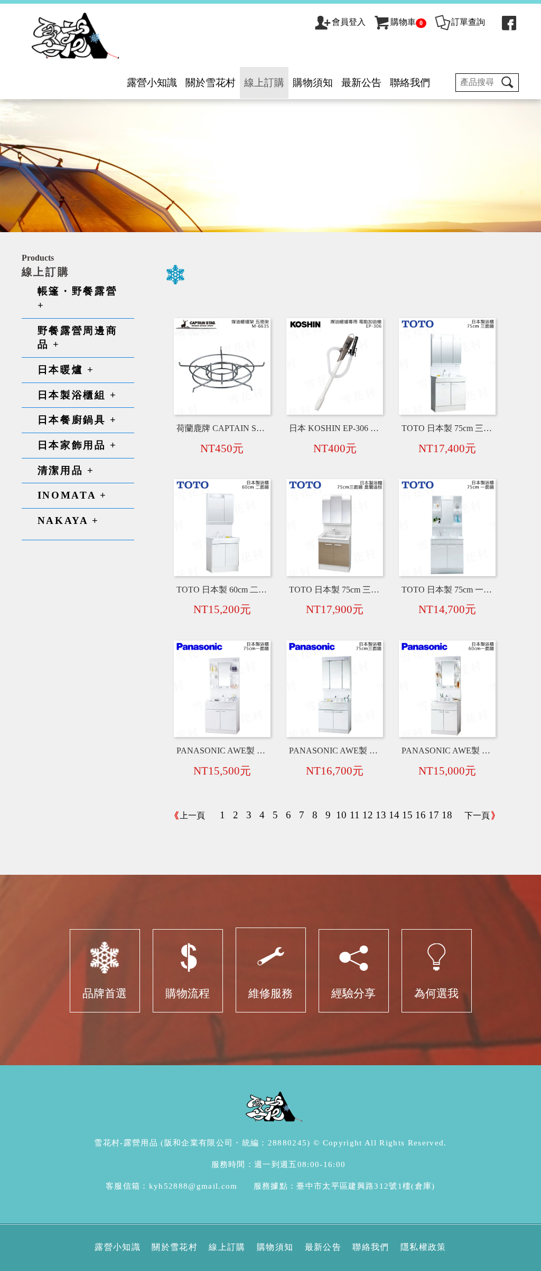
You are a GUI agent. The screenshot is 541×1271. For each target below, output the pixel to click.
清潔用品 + (66, 470)
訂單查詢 (468, 21)
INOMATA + (72, 495)
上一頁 (192, 815)
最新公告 (361, 82)
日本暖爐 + (66, 369)
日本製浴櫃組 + (77, 394)
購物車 (406, 21)
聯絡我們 (410, 82)
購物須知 (313, 82)
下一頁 (477, 815)
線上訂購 (264, 82)
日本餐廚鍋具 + (77, 419)
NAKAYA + (68, 520)
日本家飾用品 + (77, 445)
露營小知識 (152, 82)
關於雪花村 (210, 82)
